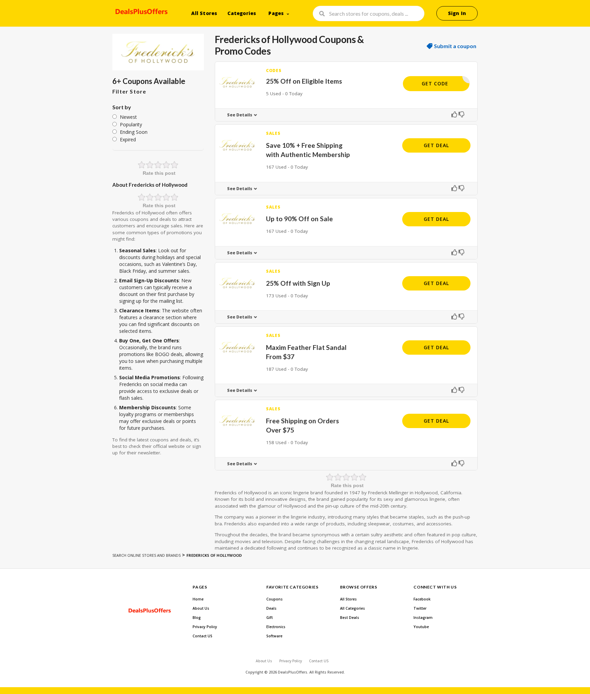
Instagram (423, 617)
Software (274, 636)
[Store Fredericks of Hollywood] (158, 52)
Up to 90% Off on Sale (299, 219)
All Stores (204, 13)
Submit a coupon (455, 46)
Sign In (457, 13)
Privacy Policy (205, 626)
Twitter (419, 608)
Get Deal (436, 145)
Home (198, 599)
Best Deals (349, 617)
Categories (241, 13)
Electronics (275, 626)
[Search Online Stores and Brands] (140, 12)
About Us (201, 608)
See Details (239, 115)
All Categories (352, 608)
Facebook (422, 599)
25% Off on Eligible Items (304, 81)
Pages (276, 13)
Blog (197, 617)
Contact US (202, 636)
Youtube (421, 626)
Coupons (274, 599)
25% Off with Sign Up (298, 283)
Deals (271, 608)
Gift (269, 617)
